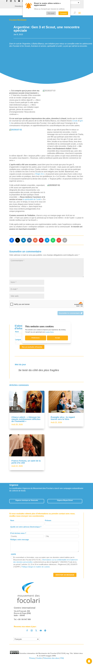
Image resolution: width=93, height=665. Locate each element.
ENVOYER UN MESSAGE (65, 575)
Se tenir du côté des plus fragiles (38, 370)
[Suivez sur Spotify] (45, 630)
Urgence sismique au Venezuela (26, 500)
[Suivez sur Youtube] (41, 630)
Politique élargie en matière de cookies (35, 567)
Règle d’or (39, 174)
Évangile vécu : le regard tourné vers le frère (63, 418)
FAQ (62, 658)
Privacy (32, 658)
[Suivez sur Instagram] (31, 630)
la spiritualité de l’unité (31, 199)
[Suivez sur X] (36, 630)
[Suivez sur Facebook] (27, 630)
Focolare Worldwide (17, 20)
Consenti (63, 13)
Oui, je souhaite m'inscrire (32, 347)
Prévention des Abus (21, 6)
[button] (84, 502)
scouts (75, 121)
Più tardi (51, 13)
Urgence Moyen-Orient (65, 500)
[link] (11, 240)
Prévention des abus (51, 658)
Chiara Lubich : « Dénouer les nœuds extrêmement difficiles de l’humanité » (25, 419)
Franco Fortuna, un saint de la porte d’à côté (26, 462)
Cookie (39, 658)
